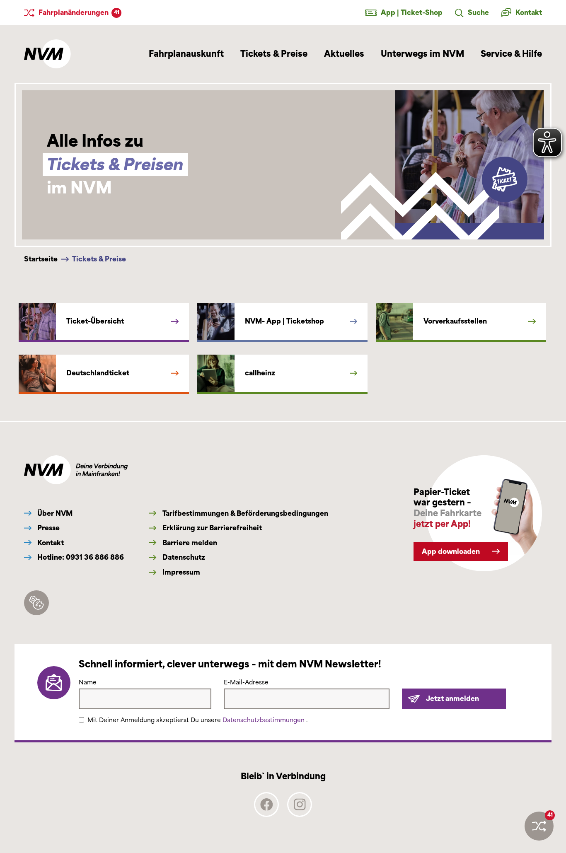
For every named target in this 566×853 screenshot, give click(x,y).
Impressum (180, 572)
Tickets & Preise (273, 54)
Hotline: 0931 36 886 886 (80, 557)
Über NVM (54, 513)
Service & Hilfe (511, 54)
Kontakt (50, 543)
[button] (472, 12)
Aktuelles (344, 54)
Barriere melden (189, 543)
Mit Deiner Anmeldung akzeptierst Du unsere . (197, 720)
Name (88, 682)
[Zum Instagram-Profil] (299, 814)
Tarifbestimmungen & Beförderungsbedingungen (244, 513)
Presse (48, 528)
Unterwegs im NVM (422, 54)
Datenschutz (183, 557)
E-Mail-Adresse (246, 682)
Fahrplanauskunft (186, 54)
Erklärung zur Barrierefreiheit (211, 528)
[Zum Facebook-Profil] (266, 814)
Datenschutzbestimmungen (264, 720)
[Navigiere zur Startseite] (47, 53)
